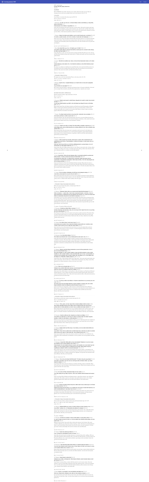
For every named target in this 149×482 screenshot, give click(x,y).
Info (140, 1)
